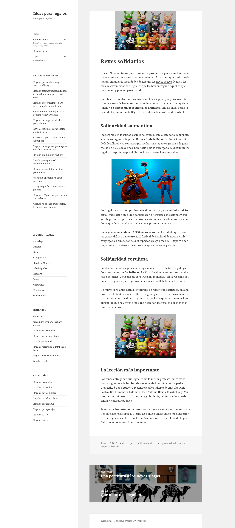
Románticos (39, 290)
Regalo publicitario (43, 341)
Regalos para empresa (44, 392)
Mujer (36, 279)
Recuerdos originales (44, 330)
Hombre (37, 273)
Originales (38, 284)
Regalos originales (42, 382)
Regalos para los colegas (45, 398)
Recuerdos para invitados (46, 336)
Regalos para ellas (42, 387)
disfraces (38, 316)
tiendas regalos (41, 361)
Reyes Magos (164, 81)
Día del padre (40, 268)
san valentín (39, 295)
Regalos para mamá (43, 403)
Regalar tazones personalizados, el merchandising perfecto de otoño (50, 94)
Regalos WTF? (40, 414)
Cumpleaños (39, 257)
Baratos (37, 246)
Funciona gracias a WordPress (130, 520)
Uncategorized (40, 420)
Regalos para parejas (44, 409)
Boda (35, 252)
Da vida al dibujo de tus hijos (48, 154)
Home (36, 33)
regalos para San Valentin (46, 355)
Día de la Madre (41, 262)
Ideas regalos (128, 443)
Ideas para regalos (50, 13)
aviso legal (38, 241)
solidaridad (114, 446)
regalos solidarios (169, 443)
